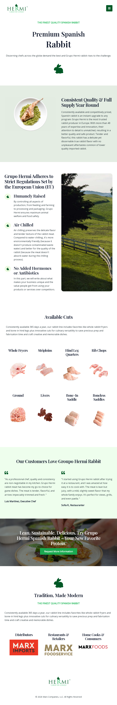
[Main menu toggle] (109, 8)
